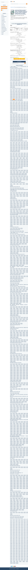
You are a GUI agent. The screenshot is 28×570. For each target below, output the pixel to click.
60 (19, 532)
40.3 (16, 438)
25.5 (21, 293)
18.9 (14, 237)
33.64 (17, 380)
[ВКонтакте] (11, 566)
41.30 (24, 453)
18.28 (17, 242)
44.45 (14, 486)
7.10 (16, 133)
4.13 (24, 103)
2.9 (13, 83)
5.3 (16, 114)
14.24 (24, 205)
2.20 (24, 85)
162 (11, 556)
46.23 (20, 503)
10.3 (16, 170)
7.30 (13, 138)
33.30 (24, 370)
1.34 (24, 76)
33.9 (14, 365)
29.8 (11, 332)
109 (19, 543)
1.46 (18, 79)
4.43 (11, 111)
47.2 (13, 512)
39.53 (20, 434)
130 (19, 548)
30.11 (19, 341)
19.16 (17, 249)
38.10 (17, 415)
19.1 (11, 246)
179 (19, 559)
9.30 (19, 159)
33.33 (14, 372)
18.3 (16, 235)
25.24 (24, 298)
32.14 (11, 358)
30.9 (13, 341)
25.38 (11, 303)
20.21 (14, 260)
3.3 (16, 89)
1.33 (21, 76)
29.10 (17, 332)
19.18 (24, 249)
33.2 (13, 364)
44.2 (13, 475)
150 (16, 553)
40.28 (17, 444)
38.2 (13, 413)
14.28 (20, 206)
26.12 (23, 308)
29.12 (23, 332)
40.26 (11, 444)
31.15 (14, 347)
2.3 (16, 82)
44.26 (11, 481)
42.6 (24, 459)
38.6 (24, 413)
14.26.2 (15, 206)
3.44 (13, 99)
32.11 (20, 356)
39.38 (11, 431)
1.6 (24, 69)
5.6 (24, 114)
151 (19, 553)
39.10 (17, 423)
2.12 (21, 83)
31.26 (11, 350)
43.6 (24, 467)
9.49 (13, 164)
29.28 (17, 337)
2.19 (21, 85)
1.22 (11, 74)
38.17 (20, 416)
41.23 (20, 452)
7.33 (21, 138)
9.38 (21, 161)
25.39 (14, 303)
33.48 (24, 375)
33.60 (24, 378)
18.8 (11, 237)
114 (13, 545)
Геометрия (3, 20)
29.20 (11, 335)
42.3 (16, 459)
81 (19, 537)
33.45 (14, 375)
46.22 (17, 503)
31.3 (16, 344)
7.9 (13, 133)
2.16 (13, 85)
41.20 (11, 452)
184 (14, 561)
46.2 (13, 498)
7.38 (16, 139)
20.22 (17, 260)
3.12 (21, 91)
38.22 (17, 418)
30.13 (25, 341)
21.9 (14, 270)
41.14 (11, 450)
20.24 (24, 260)
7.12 (21, 133)
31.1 (11, 344)
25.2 (13, 293)
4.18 (19, 105)
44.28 (17, 481)
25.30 (24, 300)
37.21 (14, 409)
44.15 (14, 478)
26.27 (14, 313)
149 (13, 553)
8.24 (16, 147)
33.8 (11, 365)
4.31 (16, 108)
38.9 (14, 415)
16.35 (20, 224)
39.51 (14, 434)
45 (16, 529)
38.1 (11, 413)
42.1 (11, 459)
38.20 (11, 418)
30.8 (11, 341)
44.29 (20, 481)
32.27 (14, 361)
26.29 (20, 313)
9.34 (11, 161)
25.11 (20, 295)
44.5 (21, 475)
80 (16, 537)
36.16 (17, 401)
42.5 (21, 459)
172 (19, 558)
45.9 (14, 494)
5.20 (24, 117)
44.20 (11, 480)
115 (16, 545)
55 (24, 530)
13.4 (19, 192)
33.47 (20, 375)
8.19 (21, 145)
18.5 (21, 235)
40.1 (11, 438)
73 (16, 535)
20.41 (20, 265)
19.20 (11, 251)
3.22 (11, 94)
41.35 (20, 455)
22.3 (16, 276)
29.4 (19, 330)
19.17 (20, 249)
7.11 (19, 133)
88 (19, 538)
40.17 (20, 441)
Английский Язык (4, 16)
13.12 (23, 194)
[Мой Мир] (14, 566)
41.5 (21, 447)
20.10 (17, 257)
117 (21, 545)
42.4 (19, 459)
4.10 (16, 103)
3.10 (16, 91)
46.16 (17, 501)
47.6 (24, 512)
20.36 (24, 263)
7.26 (21, 136)
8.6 (24, 142)
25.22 (17, 298)
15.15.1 (14, 212)
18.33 (14, 243)
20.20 (11, 260)
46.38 (11, 508)
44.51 (14, 488)
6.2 (13, 125)
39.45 (14, 433)
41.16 (17, 450)
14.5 (21, 200)
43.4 (19, 467)
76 (24, 535)
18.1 (11, 235)
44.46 (17, 486)
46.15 (14, 501)
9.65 (18, 167)
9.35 (13, 161)
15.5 (21, 209)
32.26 (11, 361)
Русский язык (3, 31)
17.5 (21, 228)
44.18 (24, 478)
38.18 (24, 416)
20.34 (17, 263)
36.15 (14, 401)
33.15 (14, 367)
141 (11, 551)
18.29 (20, 242)
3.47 (21, 99)
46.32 (11, 506)
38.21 (14, 418)
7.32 (19, 138)
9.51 (19, 164)
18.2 (13, 235)
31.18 (24, 347)
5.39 (18, 122)
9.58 (19, 166)
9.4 (19, 153)
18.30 (24, 242)
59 (16, 532)
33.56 (11, 378)
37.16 (17, 407)
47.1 (11, 512)
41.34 (17, 455)
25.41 (20, 303)
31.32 (11, 352)
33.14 (11, 367)
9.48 (11, 164)
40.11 (20, 439)
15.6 (24, 209)
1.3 (16, 69)
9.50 (16, 164)
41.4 (19, 447)
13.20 (11, 197)
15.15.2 (18, 212)
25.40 (17, 303)
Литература (3, 24)
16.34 (17, 224)
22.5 (21, 276)
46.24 (24, 503)
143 (16, 551)
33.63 (14, 380)
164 (16, 556)
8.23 (13, 147)
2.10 (16, 83)
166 (21, 556)
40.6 (24, 438)
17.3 (16, 228)
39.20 (11, 426)
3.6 (24, 89)
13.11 (20, 194)
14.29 (23, 206)
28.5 (21, 323)
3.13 (24, 91)
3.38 (16, 97)
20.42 (22, 265)
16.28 (17, 222)
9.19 (21, 156)
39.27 (14, 428)
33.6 (24, 364)
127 (11, 548)
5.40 (21, 122)
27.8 (11, 319)
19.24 (24, 251)
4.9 (13, 103)
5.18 (19, 117)
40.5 (21, 438)
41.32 (11, 455)
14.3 (16, 200)
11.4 (19, 176)
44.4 (19, 475)
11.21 (14, 181)
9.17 (16, 156)
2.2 (13, 82)
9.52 (21, 164)
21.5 (21, 268)
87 (16, 538)
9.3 (16, 153)
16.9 (14, 217)
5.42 (26, 122)
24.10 (17, 289)
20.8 (11, 257)
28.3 (16, 323)
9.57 (16, 166)
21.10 (17, 270)
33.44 (11, 375)
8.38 (16, 150)
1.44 (13, 79)
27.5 (21, 317)
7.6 (24, 131)
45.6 (24, 492)
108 (16, 543)
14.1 (11, 200)
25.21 (14, 298)
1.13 (24, 71)
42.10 (17, 461)
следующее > (22, 58)
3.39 (19, 97)
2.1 (15, 283)
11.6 (24, 176)
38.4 (19, 413)
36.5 (21, 398)
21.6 (24, 268)
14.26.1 (11, 206)
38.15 (14, 416)
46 (19, 529)
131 (21, 548)
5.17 (16, 117)
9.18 (19, 156)
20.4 (19, 255)
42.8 (11, 461)
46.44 (11, 509)
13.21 (14, 197)
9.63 (13, 167)
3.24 (16, 94)
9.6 (24, 153)
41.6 (24, 447)
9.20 (24, 156)
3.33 (21, 96)
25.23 (20, 298)
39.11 (20, 423)
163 (13, 556)
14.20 (11, 205)
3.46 (18, 99)
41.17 (20, 450)
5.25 (19, 119)
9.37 (19, 161)
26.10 (17, 308)
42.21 (14, 464)
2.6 (24, 82)
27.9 (14, 319)
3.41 (24, 97)
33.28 (17, 370)
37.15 (14, 407)
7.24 (16, 136)
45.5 (21, 492)
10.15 (14, 173)
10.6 (24, 170)
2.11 (19, 83)
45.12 (23, 494)
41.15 (14, 450)
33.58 (17, 378)
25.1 (11, 293)
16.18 (24, 219)
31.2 (13, 344)
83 (24, 537)
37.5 (21, 404)
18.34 (17, 243)
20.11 (20, 257)
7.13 (24, 133)
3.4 (19, 89)
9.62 (11, 167)
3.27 (24, 94)
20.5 (21, 255)
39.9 (14, 423)
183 (11, 561)
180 (21, 559)
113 (11, 545)
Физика (3, 32)
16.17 (20, 219)
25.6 (24, 293)
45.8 (11, 494)
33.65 (20, 380)
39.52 (17, 434)
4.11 (19, 103)
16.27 (14, 222)
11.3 (16, 176)
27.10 (17, 319)
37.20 (11, 409)
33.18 (24, 367)
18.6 (24, 235)
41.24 (24, 452)
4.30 (13, 108)
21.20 (11, 273)
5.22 (11, 119)
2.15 (11, 85)
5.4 (19, 114)
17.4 (18, 228)
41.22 (17, 452)
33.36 (24, 372)
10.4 (19, 170)
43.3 (16, 467)
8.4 (19, 142)
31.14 (11, 347)
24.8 (11, 289)
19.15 (14, 249)
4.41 (24, 110)
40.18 (24, 441)
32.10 (17, 356)
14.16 (17, 203)
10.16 (17, 173)
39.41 (20, 431)
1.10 (16, 71)
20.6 (24, 255)
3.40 (21, 97)
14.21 (14, 205)
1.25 (19, 74)
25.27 (14, 300)
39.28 (17, 428)
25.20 (11, 298)
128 (13, 548)
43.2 (13, 467)
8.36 (11, 150)
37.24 (24, 409)
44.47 (20, 486)
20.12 (23, 257)
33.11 (20, 365)
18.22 (17, 240)
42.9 (14, 461)
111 (24, 543)
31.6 (24, 344)
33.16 (17, 367)
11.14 (11, 179)
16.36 (24, 224)
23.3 (16, 280)
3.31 (16, 96)
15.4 (19, 209)
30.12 (22, 341)
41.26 (11, 453)
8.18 (19, 145)
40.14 (11, 441)
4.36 (11, 110)
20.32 (11, 263)
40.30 (22, 444)
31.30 (24, 350)
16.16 (17, 219)
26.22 (17, 311)
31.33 (14, 352)
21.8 (11, 270)
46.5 (21, 498)
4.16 (13, 105)
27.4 (19, 317)
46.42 (24, 508)
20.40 (17, 265)
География (3, 19)
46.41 (20, 508)
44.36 (24, 483)
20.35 (20, 263)
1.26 (21, 74)
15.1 (11, 209)
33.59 (20, 378)
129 (16, 548)
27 (24, 524)
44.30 (24, 481)
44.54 (24, 488)
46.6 (24, 498)
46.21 (14, 503)
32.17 (20, 358)
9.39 (24, 161)
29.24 (24, 335)
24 (16, 524)
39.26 (11, 428)
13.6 (24, 192)
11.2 (13, 176)
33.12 (23, 365)
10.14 (11, 173)
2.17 (16, 85)
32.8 (11, 356)
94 (16, 540)
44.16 (17, 478)
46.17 (20, 501)
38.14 (11, 416)
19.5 (21, 246)
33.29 (20, 370)
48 (24, 529)
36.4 (19, 398)
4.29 (11, 108)
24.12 (23, 289)
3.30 (13, 96)
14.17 (20, 203)
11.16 (17, 179)
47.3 (16, 512)
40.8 (11, 439)
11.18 (24, 179)
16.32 (11, 224)
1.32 (19, 76)
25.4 (19, 293)
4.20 (24, 105)
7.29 (11, 138)
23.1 (11, 280)
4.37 (13, 110)
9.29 (16, 159)
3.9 (13, 91)
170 (13, 558)
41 (24, 527)
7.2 (13, 131)
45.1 (11, 492)
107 (13, 543)
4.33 (21, 108)
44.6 (24, 475)
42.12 (23, 461)
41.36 (24, 455)
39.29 (20, 428)
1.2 (13, 69)
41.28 (17, 453)
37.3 (16, 404)
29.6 (24, 330)
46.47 (20, 509)
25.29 (20, 300)
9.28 (14, 159)
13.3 (16, 192)
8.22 (11, 147)
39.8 (11, 423)
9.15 (11, 156)
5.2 (13, 114)
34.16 (17, 386)
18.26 (11, 242)
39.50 (11, 434)
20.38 (11, 265)
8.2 (13, 142)
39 (19, 527)
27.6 (24, 317)
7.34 (24, 138)
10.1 (11, 170)
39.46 (17, 433)
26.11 (20, 308)
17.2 (13, 228)
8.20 (24, 145)
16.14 (11, 219)
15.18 (26, 212)
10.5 (21, 170)
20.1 (11, 255)
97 (24, 540)
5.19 (21, 117)
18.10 (17, 237)
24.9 (14, 289)
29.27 (14, 337)
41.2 (13, 447)
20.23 (20, 260)
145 (21, 551)
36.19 (25, 401)
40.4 (19, 438)
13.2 (13, 192)
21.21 (14, 273)
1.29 (11, 76)
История (3, 23)
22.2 (13, 276)
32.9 (14, 356)
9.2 (13, 153)
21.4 (19, 268)
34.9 (14, 384)
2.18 (19, 85)
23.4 (18, 280)
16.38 (11, 225)
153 (24, 553)
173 (21, 558)
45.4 (19, 492)
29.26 (11, 337)
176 (11, 559)
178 (16, 559)
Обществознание (4, 28)
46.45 (14, 509)
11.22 (17, 181)
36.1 (11, 398)
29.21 (14, 335)
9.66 (21, 167)
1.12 (21, 71)
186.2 (23, 561)
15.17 (23, 212)
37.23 (20, 409)
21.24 (22, 273)
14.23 (20, 205)
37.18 (24, 407)
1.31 (16, 76)
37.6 (24, 404)
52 (16, 530)
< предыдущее (16, 58)
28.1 (11, 323)
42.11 (20, 461)
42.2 (13, 459)
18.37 (25, 243)
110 (21, 543)
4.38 (16, 110)
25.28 (17, 300)
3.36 (11, 97)
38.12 (23, 415)
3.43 (11, 99)
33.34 (17, 372)
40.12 (23, 439)
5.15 (11, 117)
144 (19, 551)
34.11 (20, 384)
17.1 (11, 228)
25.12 (23, 295)
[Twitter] (12, 566)
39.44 (11, 433)
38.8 (11, 415)
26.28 (17, 313)
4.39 (19, 110)
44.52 (17, 488)
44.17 (20, 478)
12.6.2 (11, 185)
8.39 (18, 150)
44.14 (11, 478)
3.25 (19, 94)
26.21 (14, 311)
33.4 (19, 364)
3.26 (21, 94)
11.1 (11, 176)
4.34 (24, 108)
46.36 (24, 506)
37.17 (20, 407)
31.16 (17, 347)
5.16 (13, 117)
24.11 (20, 289)
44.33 (14, 483)
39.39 (14, 431)
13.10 (17, 194)
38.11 (20, 415)
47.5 (21, 512)
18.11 (20, 237)
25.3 (16, 293)
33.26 (11, 370)
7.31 (16, 138)
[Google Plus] (15, 566)
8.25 (19, 147)
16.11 (20, 217)
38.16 (17, 416)
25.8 (11, 295)
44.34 (17, 483)
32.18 (24, 358)
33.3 (16, 364)
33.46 (17, 375)
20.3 (16, 255)
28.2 (13, 323)
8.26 (21, 147)
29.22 (17, 335)
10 (6, 8)
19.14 (11, 249)
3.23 (13, 94)
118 (24, 545)
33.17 (20, 367)
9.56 (13, 166)
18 (19, 522)
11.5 (21, 176)
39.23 (20, 426)
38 (16, 527)
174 (24, 558)
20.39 (14, 265)
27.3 (16, 317)
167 (24, 556)
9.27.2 (11, 159)
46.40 (17, 508)
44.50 (11, 488)
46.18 (24, 501)
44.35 (20, 483)
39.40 (17, 431)
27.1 (11, 317)
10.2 (13, 170)
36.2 (13, 398)
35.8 (11, 390)
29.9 (14, 332)
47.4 (19, 512)
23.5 (21, 280)
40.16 (17, 441)
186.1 (20, 561)
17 (16, 522)
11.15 (14, 179)
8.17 (16, 145)
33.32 (11, 372)
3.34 (24, 96)
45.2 (13, 492)
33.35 (20, 372)
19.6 (24, 246)
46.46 (17, 509)
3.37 (13, 97)
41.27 (14, 453)
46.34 (17, 506)
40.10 (17, 439)
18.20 (11, 240)
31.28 (17, 350)
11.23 (20, 181)
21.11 (20, 270)
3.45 (16, 99)
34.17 (20, 386)
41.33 (14, 455)
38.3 (16, 413)
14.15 (14, 203)
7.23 (13, 136)
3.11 (19, 91)
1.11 (19, 71)
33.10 (17, 365)
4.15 (11, 105)
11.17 (20, 179)
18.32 (11, 243)
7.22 (11, 136)
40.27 (14, 444)
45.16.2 (20, 495)
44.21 (14, 480)
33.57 (14, 378)
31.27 (14, 350)
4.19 (21, 105)
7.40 (21, 139)
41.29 (20, 453)
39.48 (24, 433)
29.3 (16, 330)
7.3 (16, 131)
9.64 (16, 167)
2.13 (24, 83)
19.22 (17, 251)
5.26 (21, 119)
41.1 (11, 447)
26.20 (11, 311)
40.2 (13, 438)
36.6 (24, 398)
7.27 (24, 136)
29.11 (20, 332)
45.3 (16, 492)
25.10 (17, 295)
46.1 (11, 498)
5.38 (16, 122)
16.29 (20, 222)
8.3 (16, 142)
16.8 (11, 217)
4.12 (21, 103)
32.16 (17, 358)
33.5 (21, 364)
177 (13, 559)
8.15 (11, 145)
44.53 (20, 488)
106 (11, 543)
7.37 (13, 139)
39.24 (24, 426)
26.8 (11, 308)
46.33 (14, 506)
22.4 (19, 276)
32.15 (14, 358)
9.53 (24, 164)
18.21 (14, 240)
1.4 (19, 69)
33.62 (11, 380)
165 (19, 556)
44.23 (20, 480)
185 (17, 561)
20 (24, 522)
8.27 (24, 147)
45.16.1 (17, 495)
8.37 (13, 150)
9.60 (24, 166)
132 (24, 548)
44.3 (16, 475)
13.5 (21, 192)
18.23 (20, 240)
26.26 (11, 313)
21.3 (16, 268)
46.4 (19, 498)
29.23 (20, 335)
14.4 (19, 200)
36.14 (11, 401)
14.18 (24, 203)
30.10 (16, 341)
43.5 (21, 467)
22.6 (24, 276)
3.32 (19, 96)
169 (11, 558)
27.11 (20, 319)
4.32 (19, 108)
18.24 (24, 240)
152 (21, 553)
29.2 (13, 330)
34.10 (17, 384)
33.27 (14, 370)
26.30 (24, 313)
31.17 (20, 347)
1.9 (13, 71)
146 (24, 551)
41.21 (14, 452)
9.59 (21, 166)
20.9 (14, 257)
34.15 (14, 386)
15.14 (11, 212)
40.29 (20, 444)
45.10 (17, 494)
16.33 (14, 224)
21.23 (20, 273)
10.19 (25, 173)
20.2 (13, 255)
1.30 (13, 76)
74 (19, 535)
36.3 (16, 398)
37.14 (11, 407)
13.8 (11, 194)
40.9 (14, 439)
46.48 (22, 509)
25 (19, 524)
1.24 (16, 74)
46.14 (11, 501)
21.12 (23, 270)
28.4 (18, 323)
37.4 (19, 404)
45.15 (14, 495)
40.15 (14, 441)
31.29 (20, 350)
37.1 (11, 404)
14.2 (13, 200)
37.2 (13, 404)
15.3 (16, 209)
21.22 (17, 273)
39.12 (23, 423)
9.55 (11, 166)
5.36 (11, 122)
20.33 (14, 263)
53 (19, 530)
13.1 (11, 192)
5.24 (16, 119)
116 (19, 545)
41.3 (16, 447)
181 (24, 559)
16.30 (24, 222)
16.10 (17, 217)
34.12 (23, 384)
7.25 (19, 136)
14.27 (18, 206)
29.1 (11, 330)
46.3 (16, 498)
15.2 (13, 209)
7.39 (18, 139)
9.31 (22, 159)
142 (13, 551)
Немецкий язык (4, 27)
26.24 (24, 311)
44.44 (11, 486)
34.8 (11, 384)
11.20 (11, 181)
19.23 (20, 251)
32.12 (23, 356)
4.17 (16, 105)
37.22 (17, 409)
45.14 (11, 495)
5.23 (13, 119)
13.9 (14, 194)
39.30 (24, 428)
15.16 (20, 212)
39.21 (14, 426)
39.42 (24, 431)
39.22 (17, 426)
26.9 (14, 308)
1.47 (21, 79)
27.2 (13, 317)
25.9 (14, 295)
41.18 (24, 450)
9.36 (16, 161)
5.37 (13, 122)
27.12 (23, 319)
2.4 (19, 82)
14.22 (17, 205)
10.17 (20, 173)
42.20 (11, 464)
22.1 (11, 276)
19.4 (19, 246)
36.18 (22, 401)
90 (24, 538)
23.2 (13, 280)
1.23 (13, 74)
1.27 (24, 74)
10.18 (22, 173)
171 (16, 558)
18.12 (23, 237)
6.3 (15, 125)
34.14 (11, 386)
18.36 (22, 243)
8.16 (13, 145)
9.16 (13, 156)
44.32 (11, 483)
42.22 (17, 464)
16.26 (11, 222)
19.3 (16, 246)
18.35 (20, 243)
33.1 (11, 364)
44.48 (24, 486)
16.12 (23, 217)
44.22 (17, 480)
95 (19, 540)
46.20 (11, 503)
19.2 (13, 246)
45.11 (20, 494)
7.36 (11, 139)
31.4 (19, 344)
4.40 (21, 110)
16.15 (14, 219)
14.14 (11, 203)
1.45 (16, 79)
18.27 (14, 242)
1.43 (11, 79)
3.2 (13, 89)
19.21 (14, 251)
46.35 (20, 506)
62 (24, 532)
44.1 (11, 475)
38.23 (20, 418)
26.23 (20, 311)
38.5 (21, 413)
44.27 (14, 481)
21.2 (13, 268)
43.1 (11, 467)
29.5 (21, 330)
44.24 (24, 480)
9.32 (24, 159)
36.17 (20, 401)
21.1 (11, 268)
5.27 (24, 119)
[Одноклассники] (13, 566)
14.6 (24, 200)
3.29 (11, 96)
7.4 (19, 131)
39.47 (20, 433)
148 (11, 553)
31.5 (21, 344)
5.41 (23, 122)
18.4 (19, 235)
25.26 (11, 300)
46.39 (14, 508)
